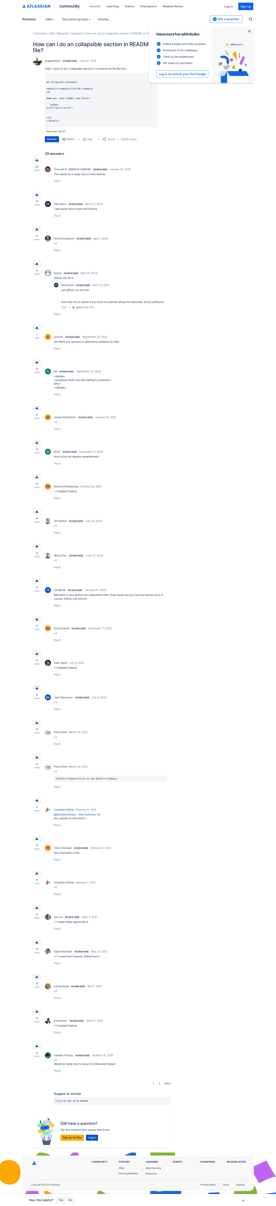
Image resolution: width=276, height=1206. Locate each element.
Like (63, 307)
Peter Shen (60, 732)
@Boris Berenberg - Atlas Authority (75, 814)
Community (69, 6)
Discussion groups (75, 19)
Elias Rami (60, 204)
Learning (112, 6)
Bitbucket (63, 33)
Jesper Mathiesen (65, 417)
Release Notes (173, 6)
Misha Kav (60, 555)
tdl (55, 371)
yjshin (79, 307)
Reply (57, 180)
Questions (77, 33)
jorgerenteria (52, 60)
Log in (228, 6)
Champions (148, 6)
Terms (225, 1184)
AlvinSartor (60, 1020)
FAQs (121, 1168)
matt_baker (61, 662)
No (70, 1199)
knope (58, 273)
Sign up (246, 6)
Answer (52, 139)
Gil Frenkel (60, 520)
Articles (103, 19)
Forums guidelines (128, 1173)
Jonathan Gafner (64, 809)
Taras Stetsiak (63, 847)
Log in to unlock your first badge (182, 74)
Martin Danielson (64, 238)
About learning (153, 1168)
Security (240, 1184)
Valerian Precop (63, 1055)
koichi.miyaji (61, 986)
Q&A (49, 19)
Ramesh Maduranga (66, 486)
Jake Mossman (63, 697)
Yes (61, 1199)
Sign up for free (72, 1137)
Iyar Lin (58, 916)
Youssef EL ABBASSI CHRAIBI (72, 169)
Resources (151, 1173)
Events (129, 6)
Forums (95, 6)
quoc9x (58, 336)
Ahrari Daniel (61, 628)
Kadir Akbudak (63, 951)
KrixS (57, 451)
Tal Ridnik (60, 590)
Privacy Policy (208, 1184)
